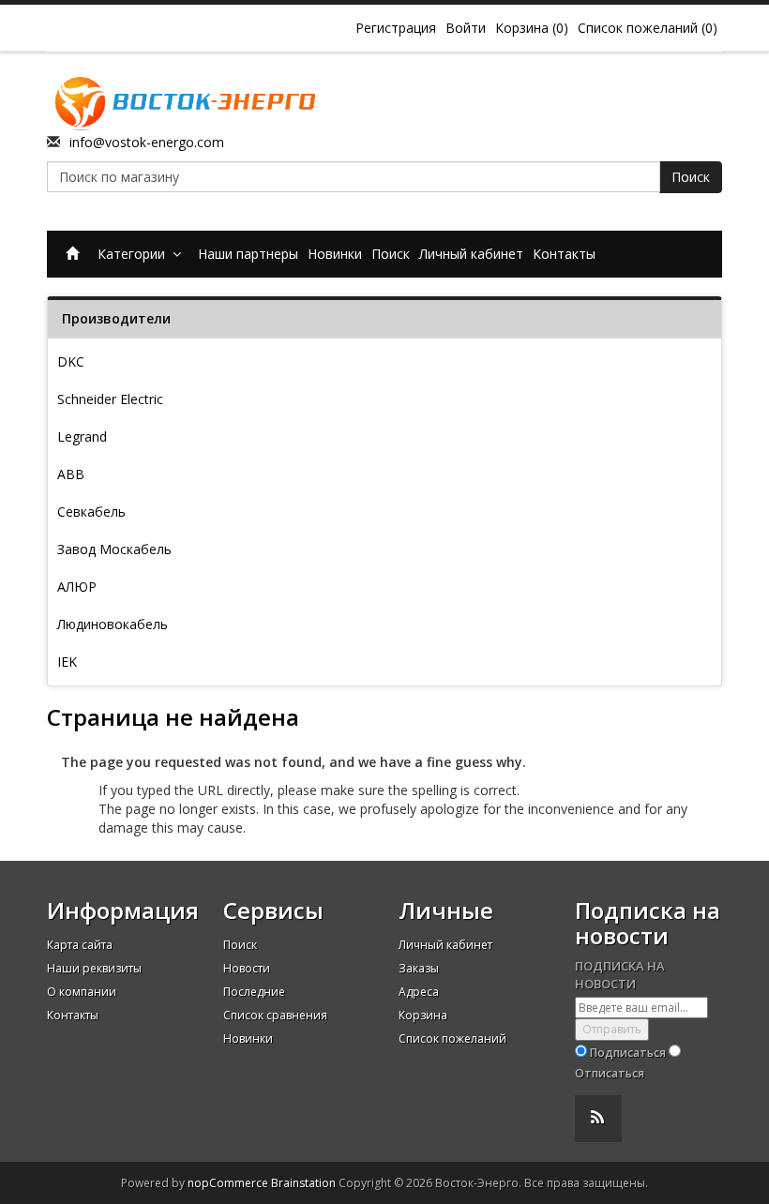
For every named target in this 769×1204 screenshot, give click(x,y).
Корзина (423, 1015)
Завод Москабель (114, 549)
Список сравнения (275, 1015)
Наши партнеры (248, 254)
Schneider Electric (110, 399)
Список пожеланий (452, 1038)
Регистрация (395, 28)
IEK (67, 661)
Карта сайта (80, 945)
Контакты (564, 254)
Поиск (690, 177)
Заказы (419, 968)
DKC (70, 361)
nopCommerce (228, 1183)
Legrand (82, 436)
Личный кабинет (471, 254)
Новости (246, 968)
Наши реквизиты (94, 968)
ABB (70, 474)
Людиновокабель (112, 624)
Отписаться (609, 1073)
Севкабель (91, 511)
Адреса (419, 992)
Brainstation (305, 1183)
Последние (254, 992)
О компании (81, 992)
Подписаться (628, 1053)
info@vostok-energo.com (146, 142)
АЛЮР (77, 586)
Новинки (335, 254)
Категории (135, 254)
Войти (465, 28)
